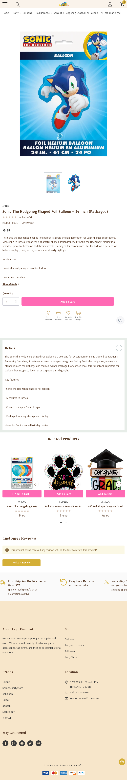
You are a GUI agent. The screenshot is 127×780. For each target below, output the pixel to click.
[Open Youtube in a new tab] (22, 743)
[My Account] (110, 4)
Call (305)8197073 (79, 692)
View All (6, 717)
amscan (6, 705)
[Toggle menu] (4, 4)
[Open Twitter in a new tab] (30, 743)
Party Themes (72, 657)
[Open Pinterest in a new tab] (38, 743)
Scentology (8, 711)
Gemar (5, 699)
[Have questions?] (122, 761)
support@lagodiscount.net (84, 698)
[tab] (61, 522)
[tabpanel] (22, 483)
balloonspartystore (12, 687)
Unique (6, 681)
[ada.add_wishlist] (35, 484)
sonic (5, 205)
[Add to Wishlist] (120, 320)
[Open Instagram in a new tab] (14, 743)
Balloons (69, 639)
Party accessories (74, 645)
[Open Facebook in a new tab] (5, 743)
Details (10, 348)
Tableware (70, 651)
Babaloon (7, 693)
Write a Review (21, 562)
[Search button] (18, 4)
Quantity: (8, 293)
